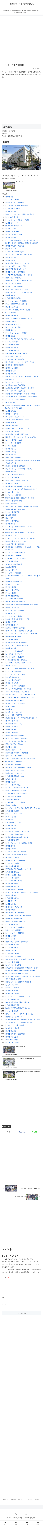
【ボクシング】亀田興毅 (13, 930)
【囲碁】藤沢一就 (10, 330)
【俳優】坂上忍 (10, 709)
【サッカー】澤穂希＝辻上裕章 (15, 602)
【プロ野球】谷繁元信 (12, 872)
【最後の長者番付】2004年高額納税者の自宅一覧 (21, 718)
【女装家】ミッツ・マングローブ (16, 703)
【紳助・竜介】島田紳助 (13, 457)
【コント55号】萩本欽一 (13, 199)
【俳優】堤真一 (10, 820)
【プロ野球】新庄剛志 (12, 345)
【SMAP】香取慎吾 (11, 425)
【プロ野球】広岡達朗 (12, 898)
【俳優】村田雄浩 (10, 729)
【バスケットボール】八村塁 (14, 770)
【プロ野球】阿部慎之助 (13, 298)
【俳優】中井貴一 (10, 910)
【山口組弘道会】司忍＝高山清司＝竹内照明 (19, 388)
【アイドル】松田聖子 (12, 477)
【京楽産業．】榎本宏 (12, 1028)
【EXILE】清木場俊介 (12, 677)
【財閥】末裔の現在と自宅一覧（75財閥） (19, 275)
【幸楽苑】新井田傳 (11, 732)
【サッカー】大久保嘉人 (13, 785)
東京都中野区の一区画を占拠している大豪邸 (19, 498)
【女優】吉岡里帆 (10, 411)
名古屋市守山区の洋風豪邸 (13, 564)
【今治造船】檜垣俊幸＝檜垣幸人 (16, 660)
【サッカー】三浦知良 (12, 878)
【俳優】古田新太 (10, 371)
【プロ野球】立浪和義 (12, 350)
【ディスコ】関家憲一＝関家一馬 (16, 790)
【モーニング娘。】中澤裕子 (14, 616)
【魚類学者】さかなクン (13, 324)
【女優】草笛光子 (10, 901)
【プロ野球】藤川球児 (12, 840)
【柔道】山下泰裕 (10, 228)
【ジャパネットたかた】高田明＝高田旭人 (18, 663)
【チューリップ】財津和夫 (13, 918)
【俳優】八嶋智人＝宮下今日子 (15, 272)
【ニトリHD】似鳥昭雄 (12, 208)
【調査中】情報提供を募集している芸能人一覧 (20, 758)
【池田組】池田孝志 (11, 726)
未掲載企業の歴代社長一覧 (13, 226)
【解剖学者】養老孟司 (12, 866)
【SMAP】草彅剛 (10, 515)
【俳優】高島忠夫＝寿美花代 (14, 246)
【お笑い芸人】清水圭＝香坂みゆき (16, 434)
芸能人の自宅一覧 (10, 249)
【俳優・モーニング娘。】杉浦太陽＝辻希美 (19, 214)
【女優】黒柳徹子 (10, 904)
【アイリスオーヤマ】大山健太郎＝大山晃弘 (19, 697)
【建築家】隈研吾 (10, 622)
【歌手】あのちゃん (11, 237)
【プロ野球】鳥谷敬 (11, 561)
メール (4, 1304)
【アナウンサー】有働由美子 (14, 651)
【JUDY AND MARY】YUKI (14, 599)
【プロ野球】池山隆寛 (12, 811)
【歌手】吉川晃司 (10, 665)
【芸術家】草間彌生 (11, 587)
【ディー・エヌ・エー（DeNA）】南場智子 (19, 1014)
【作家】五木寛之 (10, 648)
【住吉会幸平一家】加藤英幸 (14, 913)
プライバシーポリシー (21, 1514)
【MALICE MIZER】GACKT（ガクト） (17, 428)
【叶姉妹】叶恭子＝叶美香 (13, 234)
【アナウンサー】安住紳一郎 (14, 474)
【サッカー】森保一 (11, 593)
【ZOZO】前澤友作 (11, 342)
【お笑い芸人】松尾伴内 (13, 956)
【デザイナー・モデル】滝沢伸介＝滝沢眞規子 (20, 538)
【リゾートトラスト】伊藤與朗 (15, 686)
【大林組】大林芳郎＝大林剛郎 (15, 628)
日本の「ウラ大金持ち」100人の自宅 (17, 692)
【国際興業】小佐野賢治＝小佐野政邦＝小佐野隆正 (21, 604)
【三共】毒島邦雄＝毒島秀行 (14, 889)
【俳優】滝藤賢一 (10, 828)
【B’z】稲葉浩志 (10, 402)
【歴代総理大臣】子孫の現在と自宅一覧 (18, 869)
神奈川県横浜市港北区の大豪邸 (15, 385)
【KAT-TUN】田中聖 (11, 217)
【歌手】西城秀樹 (10, 1031)
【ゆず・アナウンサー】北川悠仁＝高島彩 (18, 843)
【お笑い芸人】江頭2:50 (13, 356)
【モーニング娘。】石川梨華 (14, 657)
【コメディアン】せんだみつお (15, 654)
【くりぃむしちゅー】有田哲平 (15, 552)
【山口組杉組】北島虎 (12, 431)
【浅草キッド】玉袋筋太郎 (13, 773)
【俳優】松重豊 (10, 336)
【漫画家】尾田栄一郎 (12, 231)
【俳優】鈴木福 (10, 846)
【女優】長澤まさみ (11, 483)
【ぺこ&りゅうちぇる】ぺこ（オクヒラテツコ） (20, 694)
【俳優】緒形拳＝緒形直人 (13, 581)
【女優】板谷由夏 (10, 825)
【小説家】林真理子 (11, 446)
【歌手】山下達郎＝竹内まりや (15, 286)
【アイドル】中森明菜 (12, 521)
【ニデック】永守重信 (12, 590)
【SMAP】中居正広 (11, 321)
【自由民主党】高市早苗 (13, 283)
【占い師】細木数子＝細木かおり (16, 741)
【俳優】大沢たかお (11, 1037)
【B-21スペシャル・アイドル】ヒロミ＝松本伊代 (21, 634)
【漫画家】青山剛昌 (11, 683)
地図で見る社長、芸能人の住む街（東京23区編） (21, 437)
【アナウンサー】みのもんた (14, 834)
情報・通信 (7, 1126)
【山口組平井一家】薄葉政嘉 (14, 544)
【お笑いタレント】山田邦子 (14, 756)
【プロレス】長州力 (11, 947)
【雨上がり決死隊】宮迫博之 (14, 744)
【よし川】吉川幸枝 (11, 985)
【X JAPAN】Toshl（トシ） (14, 724)
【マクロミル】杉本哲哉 (13, 796)
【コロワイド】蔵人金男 (13, 965)
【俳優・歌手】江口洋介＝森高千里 (16, 480)
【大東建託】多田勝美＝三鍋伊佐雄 (16, 753)
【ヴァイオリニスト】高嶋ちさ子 (16, 391)
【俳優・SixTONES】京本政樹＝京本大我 (18, 318)
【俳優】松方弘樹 (10, 849)
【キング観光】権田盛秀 (13, 573)
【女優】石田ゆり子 (11, 223)
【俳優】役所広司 (10, 782)
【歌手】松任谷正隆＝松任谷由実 (16, 642)
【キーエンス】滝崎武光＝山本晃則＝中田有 (19, 668)
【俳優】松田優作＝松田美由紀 (15, 860)
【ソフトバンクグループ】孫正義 (16, 301)
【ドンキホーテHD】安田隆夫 (14, 1025)
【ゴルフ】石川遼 (10, 779)
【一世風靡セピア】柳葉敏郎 (14, 359)
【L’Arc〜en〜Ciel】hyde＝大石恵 (16, 353)
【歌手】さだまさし (11, 454)
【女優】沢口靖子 (10, 613)
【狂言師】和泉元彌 (11, 721)
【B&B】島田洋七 (10, 567)
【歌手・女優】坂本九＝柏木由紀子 (16, 942)
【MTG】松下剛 (10, 939)
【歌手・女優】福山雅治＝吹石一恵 (16, 289)
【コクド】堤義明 (10, 817)
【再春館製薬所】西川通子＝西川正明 (17, 1002)
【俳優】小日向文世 (11, 414)
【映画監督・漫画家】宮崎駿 (14, 365)
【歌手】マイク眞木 (11, 529)
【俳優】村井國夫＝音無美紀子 (15, 1034)
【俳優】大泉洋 (10, 295)
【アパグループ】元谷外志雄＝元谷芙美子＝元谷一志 (22, 808)
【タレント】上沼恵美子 (13, 680)
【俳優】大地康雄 (10, 374)
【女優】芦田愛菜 (10, 211)
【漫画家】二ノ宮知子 (12, 988)
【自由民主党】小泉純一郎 (13, 382)
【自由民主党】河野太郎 (13, 764)
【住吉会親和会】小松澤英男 (14, 735)
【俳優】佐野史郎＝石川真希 (14, 700)
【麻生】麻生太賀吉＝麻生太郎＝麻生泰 (18, 486)
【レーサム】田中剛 (11, 990)
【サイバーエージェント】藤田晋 (16, 333)
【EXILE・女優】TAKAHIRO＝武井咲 (17, 420)
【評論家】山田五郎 (11, 368)
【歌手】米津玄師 (10, 472)
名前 (3, 1297)
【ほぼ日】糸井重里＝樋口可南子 (16, 854)
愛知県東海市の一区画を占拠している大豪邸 (19, 532)
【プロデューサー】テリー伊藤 (15, 674)
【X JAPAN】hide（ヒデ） (13, 895)
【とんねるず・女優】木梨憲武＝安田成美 (18, 527)
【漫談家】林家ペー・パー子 (14, 750)
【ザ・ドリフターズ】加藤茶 (14, 610)
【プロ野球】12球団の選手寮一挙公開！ (18, 915)
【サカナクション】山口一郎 (14, 202)
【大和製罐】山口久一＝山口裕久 (16, 802)
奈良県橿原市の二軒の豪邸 (13, 761)
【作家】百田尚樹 (10, 950)
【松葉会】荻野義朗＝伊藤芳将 (15, 921)
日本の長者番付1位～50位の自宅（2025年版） (20, 959)
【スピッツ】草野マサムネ (13, 440)
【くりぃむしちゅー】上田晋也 (15, 399)
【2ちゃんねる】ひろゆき (13, 822)
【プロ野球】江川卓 (11, 625)
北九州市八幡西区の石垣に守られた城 (17, 1008)
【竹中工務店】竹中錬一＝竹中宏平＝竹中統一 (20, 362)
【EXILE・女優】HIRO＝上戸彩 (15, 266)
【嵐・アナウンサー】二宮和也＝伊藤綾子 (18, 469)
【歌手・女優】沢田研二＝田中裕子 (16, 738)
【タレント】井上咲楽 (12, 962)
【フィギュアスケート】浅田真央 (16, 852)
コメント (5, 1277)
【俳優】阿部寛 (10, 524)
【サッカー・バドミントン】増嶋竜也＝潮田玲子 (21, 489)
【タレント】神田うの (12, 999)
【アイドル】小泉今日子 (13, 671)
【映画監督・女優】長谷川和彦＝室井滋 (18, 767)
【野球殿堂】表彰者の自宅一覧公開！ (17, 837)
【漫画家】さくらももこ (13, 584)
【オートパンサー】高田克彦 (14, 933)
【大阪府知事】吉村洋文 (13, 863)
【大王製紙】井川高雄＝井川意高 (16, 793)
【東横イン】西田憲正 (12, 993)
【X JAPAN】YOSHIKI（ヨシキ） (16, 541)
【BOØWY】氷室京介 (12, 857)
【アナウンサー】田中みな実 (14, 252)
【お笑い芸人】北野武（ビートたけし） (18, 263)
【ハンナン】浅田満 (11, 1011)
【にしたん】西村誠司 (12, 1042)
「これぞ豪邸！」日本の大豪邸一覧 (16, 205)
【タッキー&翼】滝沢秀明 (13, 715)
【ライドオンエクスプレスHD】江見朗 (17, 996)
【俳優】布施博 (10, 260)
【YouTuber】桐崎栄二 (12, 1040)
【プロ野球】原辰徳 (11, 639)
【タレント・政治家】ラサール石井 (16, 788)
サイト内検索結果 (10, 313)
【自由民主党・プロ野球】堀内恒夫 (16, 645)
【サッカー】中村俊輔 (12, 492)
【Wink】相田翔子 (11, 706)
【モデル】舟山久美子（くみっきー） (17, 831)
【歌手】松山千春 (10, 535)
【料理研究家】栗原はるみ (13, 907)
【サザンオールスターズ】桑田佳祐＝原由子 (19, 281)
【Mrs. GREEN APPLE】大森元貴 (16, 304)
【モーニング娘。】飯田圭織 (14, 927)
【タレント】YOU (11, 570)
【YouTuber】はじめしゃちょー (15, 558)
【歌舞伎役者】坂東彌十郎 (13, 1017)
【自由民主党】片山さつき (13, 712)
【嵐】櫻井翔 (9, 518)
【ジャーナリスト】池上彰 (13, 881)
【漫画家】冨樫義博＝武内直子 (15, 466)
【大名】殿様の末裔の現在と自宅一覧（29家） (20, 394)
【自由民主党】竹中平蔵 (13, 555)
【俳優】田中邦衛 (10, 936)
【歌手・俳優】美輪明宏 (13, 278)
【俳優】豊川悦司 (10, 422)
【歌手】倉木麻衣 (10, 747)
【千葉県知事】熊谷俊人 (13, 953)
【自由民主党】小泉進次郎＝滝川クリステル (19, 254)
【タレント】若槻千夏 (12, 512)
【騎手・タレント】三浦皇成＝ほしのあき (18, 631)
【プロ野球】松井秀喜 (12, 1005)
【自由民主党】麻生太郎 (13, 327)
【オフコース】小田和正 (13, 495)
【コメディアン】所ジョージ (14, 417)
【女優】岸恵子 (10, 197)
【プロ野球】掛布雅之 (12, 596)
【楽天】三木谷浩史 (11, 347)
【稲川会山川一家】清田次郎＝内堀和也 (18, 982)
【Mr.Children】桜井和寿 (13, 636)
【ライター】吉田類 (11, 883)
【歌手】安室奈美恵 (11, 307)
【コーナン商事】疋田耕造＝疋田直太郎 (18, 689)
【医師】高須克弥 (10, 257)
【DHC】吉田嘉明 (11, 504)
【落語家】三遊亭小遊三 (13, 875)
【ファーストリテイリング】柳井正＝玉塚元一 (20, 339)
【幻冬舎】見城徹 (10, 805)
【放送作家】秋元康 (11, 315)
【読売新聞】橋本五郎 (12, 886)
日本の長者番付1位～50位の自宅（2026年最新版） (21, 397)
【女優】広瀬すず (10, 452)
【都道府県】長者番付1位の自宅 (15, 269)
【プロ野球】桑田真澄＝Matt (14, 776)
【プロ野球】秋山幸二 (12, 924)
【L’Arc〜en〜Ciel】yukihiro (14, 814)
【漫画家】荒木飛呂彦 (12, 607)
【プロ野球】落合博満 (12, 945)
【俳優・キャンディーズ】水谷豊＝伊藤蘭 (18, 292)
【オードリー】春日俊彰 (13, 443)
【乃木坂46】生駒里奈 (12, 799)
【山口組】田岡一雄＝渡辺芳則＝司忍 (17, 619)
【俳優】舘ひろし (10, 449)
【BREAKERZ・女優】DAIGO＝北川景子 (18, 310)
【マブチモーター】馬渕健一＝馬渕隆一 (18, 220)
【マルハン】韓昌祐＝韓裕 (13, 501)
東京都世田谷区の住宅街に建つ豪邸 (16, 973)
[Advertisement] (21, 40)
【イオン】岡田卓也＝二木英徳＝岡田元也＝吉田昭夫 (22, 892)
